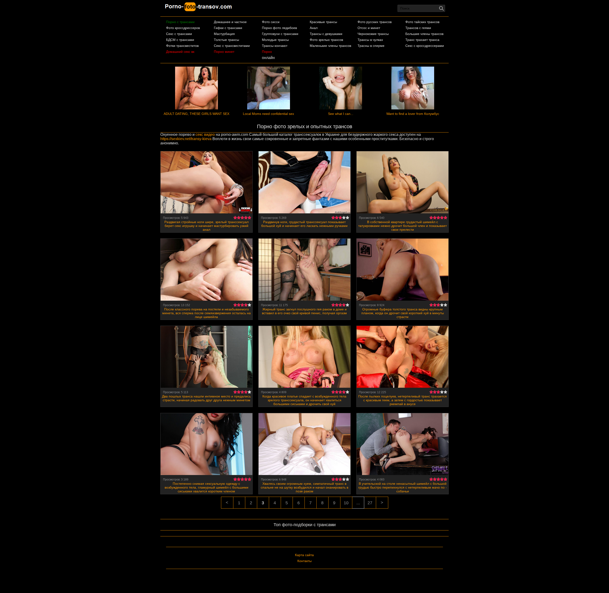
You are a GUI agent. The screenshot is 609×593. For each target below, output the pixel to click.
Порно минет (224, 52)
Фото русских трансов (375, 22)
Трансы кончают (274, 46)
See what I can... (340, 114)
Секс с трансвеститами (232, 46)
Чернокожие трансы (373, 34)
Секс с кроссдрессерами (424, 46)
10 (346, 502)
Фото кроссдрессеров (183, 28)
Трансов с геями (418, 28)
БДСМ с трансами (180, 40)
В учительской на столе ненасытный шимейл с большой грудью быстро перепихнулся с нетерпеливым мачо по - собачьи (402, 487)
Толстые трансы (226, 40)
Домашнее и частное (230, 22)
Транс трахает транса (422, 40)
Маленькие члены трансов (330, 46)
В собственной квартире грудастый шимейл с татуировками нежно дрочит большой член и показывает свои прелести (402, 225)
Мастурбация (224, 34)
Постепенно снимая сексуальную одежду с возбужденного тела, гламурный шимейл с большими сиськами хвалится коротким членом (206, 487)
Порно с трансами (180, 22)
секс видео (205, 134)
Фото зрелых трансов (326, 40)
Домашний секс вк (180, 52)
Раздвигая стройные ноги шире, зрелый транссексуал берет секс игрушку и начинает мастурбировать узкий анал (206, 225)
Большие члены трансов (424, 34)
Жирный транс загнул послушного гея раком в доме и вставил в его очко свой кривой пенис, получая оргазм (304, 311)
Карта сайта (304, 555)
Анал (314, 28)
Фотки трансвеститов (182, 46)
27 (370, 502)
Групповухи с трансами (280, 34)
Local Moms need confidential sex (268, 114)
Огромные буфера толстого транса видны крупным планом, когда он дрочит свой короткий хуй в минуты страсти (402, 313)
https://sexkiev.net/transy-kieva (185, 139)
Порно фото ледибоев (279, 28)
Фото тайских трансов (422, 22)
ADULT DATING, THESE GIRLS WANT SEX (196, 114)
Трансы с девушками (326, 34)
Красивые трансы (323, 22)
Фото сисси (271, 22)
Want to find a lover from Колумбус (412, 114)
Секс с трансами (179, 34)
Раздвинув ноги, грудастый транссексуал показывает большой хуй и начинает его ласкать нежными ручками (304, 224)
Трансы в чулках (370, 40)
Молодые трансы (275, 40)
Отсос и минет (369, 28)
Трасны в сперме (371, 46)
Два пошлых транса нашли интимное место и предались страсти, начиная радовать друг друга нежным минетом (206, 398)
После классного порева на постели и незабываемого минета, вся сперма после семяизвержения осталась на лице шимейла (206, 313)
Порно (267, 52)
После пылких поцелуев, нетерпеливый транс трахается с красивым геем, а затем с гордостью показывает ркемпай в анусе (402, 400)
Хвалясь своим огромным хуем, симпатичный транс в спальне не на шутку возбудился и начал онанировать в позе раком (304, 487)
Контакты (304, 561)
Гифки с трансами (228, 28)
